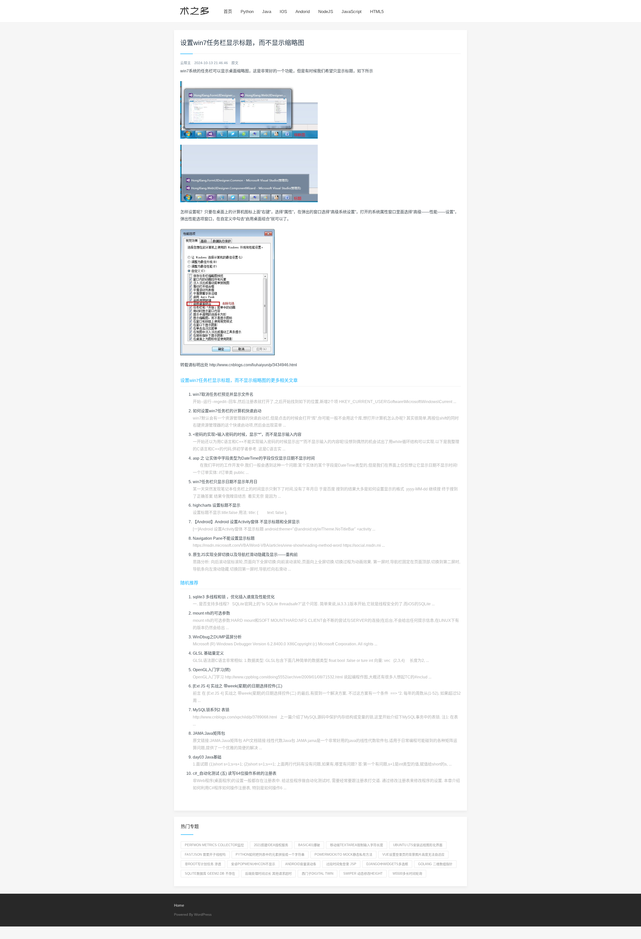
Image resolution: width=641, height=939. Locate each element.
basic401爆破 (309, 845)
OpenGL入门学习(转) (211, 670)
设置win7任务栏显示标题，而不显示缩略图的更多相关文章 (239, 380)
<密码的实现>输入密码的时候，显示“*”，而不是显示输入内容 (247, 434)
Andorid (302, 11)
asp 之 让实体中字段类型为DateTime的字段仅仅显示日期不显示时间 (254, 458)
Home (179, 905)
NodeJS (325, 11)
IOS (283, 11)
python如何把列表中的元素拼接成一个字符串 (270, 854)
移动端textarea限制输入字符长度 (356, 845)
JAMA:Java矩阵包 (209, 733)
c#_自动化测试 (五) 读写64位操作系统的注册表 (234, 773)
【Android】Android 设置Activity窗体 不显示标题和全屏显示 (246, 522)
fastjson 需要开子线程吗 (205, 854)
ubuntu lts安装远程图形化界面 (417, 845)
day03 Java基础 (207, 757)
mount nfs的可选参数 (211, 613)
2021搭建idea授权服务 (271, 845)
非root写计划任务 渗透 (203, 864)
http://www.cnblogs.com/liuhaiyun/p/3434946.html (253, 365)
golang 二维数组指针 (435, 864)
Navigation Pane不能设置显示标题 (224, 538)
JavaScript (352, 11)
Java (266, 11)
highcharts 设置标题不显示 (216, 505)
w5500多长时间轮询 (407, 873)
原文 (234, 63)
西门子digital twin (317, 873)
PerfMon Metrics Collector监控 (214, 845)
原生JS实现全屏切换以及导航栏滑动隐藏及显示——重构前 (245, 554)
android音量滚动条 (300, 864)
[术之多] (194, 10)
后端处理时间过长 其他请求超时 (268, 873)
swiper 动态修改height (363, 873)
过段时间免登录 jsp (341, 864)
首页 (228, 11)
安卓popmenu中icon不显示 (253, 864)
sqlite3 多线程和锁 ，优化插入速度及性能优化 (234, 597)
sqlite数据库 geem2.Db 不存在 (210, 873)
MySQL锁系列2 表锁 (211, 710)
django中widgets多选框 (387, 864)
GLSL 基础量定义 (208, 653)
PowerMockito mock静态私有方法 (343, 854)
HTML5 (377, 11)
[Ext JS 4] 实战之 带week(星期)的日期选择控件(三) (237, 686)
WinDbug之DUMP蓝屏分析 (217, 637)
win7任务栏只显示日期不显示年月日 (225, 482)
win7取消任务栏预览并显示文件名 (223, 394)
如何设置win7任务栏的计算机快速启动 (227, 411)
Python (247, 11)
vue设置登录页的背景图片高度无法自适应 (413, 854)
